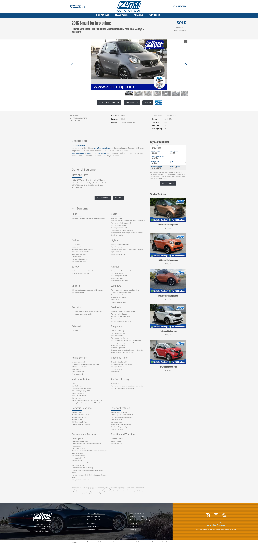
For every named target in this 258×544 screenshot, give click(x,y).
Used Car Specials (93, 513)
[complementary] (252, 538)
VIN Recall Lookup (78, 145)
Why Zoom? (154, 15)
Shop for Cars (102, 15)
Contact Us (133, 526)
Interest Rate (155, 161)
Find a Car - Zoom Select (95, 520)
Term (171, 161)
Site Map (133, 530)
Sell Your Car (121, 15)
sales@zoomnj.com (44, 526)
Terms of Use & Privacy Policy (140, 520)
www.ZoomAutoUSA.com (103, 148)
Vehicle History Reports (138, 517)
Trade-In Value (174, 151)
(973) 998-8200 (179, 6)
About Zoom (134, 523)
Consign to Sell (92, 526)
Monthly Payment (175, 166)
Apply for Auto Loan (93, 517)
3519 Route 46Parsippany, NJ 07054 (78, 6)
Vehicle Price (155, 146)
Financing (138, 15)
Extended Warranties (137, 513)
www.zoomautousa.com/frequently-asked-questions (91, 153)
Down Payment (155, 151)
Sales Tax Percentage (157, 156)
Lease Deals (91, 530)
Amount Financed (156, 166)
